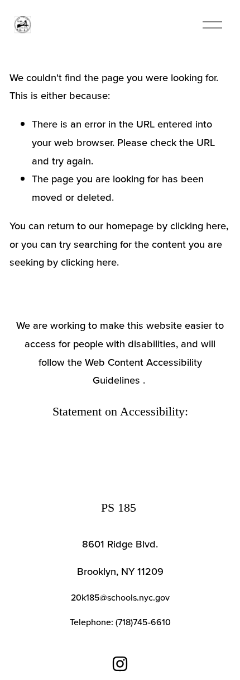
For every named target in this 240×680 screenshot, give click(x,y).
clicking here (198, 225)
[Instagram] (120, 664)
